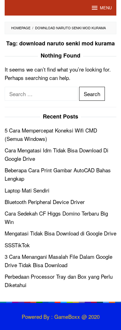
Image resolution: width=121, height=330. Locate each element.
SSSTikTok (17, 245)
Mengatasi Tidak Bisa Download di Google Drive (60, 233)
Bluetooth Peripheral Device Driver (45, 202)
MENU (106, 8)
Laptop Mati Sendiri (27, 190)
